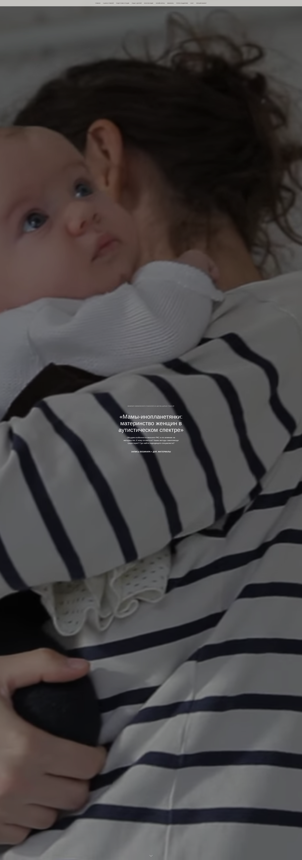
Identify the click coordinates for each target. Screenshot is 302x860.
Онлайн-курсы (160, 3)
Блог (192, 3)
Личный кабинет (201, 3)
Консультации (148, 3)
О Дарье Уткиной (108, 3)
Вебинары (170, 3)
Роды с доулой (136, 3)
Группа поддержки (182, 3)
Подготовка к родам (122, 3)
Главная (97, 3)
